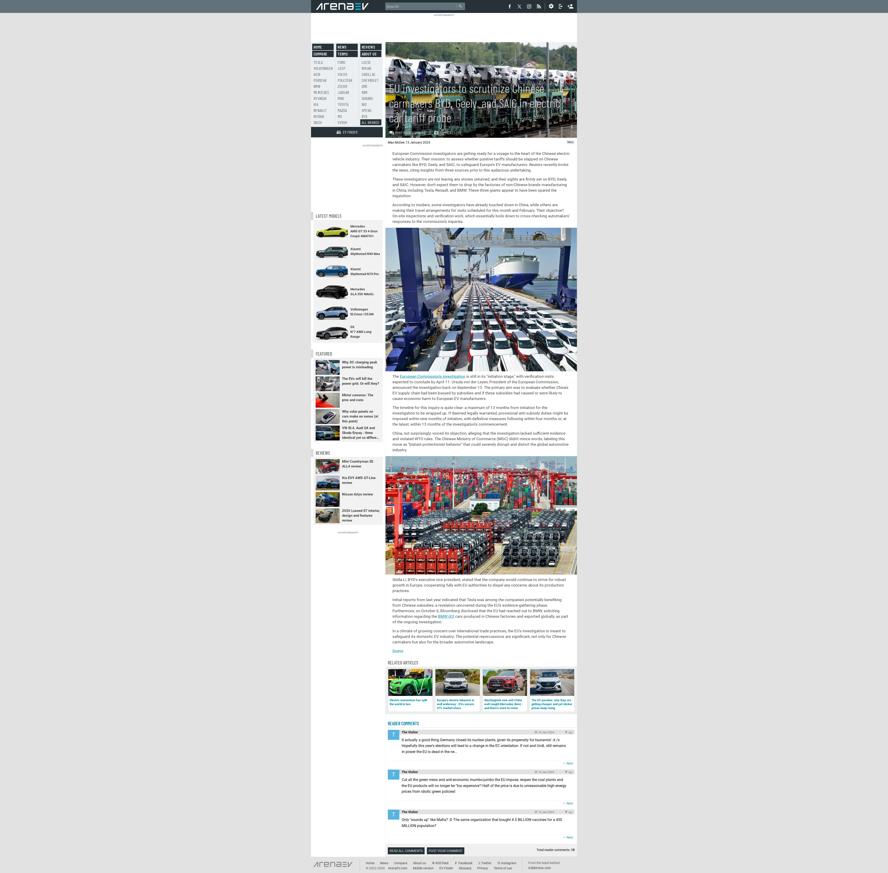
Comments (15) (450, 132)
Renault (320, 110)
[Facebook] (510, 6)
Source (397, 651)
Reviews (368, 46)
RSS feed (442, 863)
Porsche (320, 80)
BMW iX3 (446, 616)
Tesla (318, 62)
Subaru (367, 98)
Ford (341, 62)
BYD (364, 116)
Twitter (486, 863)
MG (340, 116)
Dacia (318, 122)
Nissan (319, 116)
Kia (316, 104)
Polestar (345, 80)
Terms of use (503, 868)
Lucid (366, 62)
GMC (365, 86)
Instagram (508, 863)
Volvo (342, 74)
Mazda (342, 110)
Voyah (342, 122)
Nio (364, 104)
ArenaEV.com (397, 868)
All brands (370, 122)
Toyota (343, 104)
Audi (317, 74)
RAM (364, 92)
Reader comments (403, 723)
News (342, 46)
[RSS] (539, 6)
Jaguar (343, 92)
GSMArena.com (539, 868)
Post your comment (410, 132)
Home (318, 46)
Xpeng (367, 110)
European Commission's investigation (432, 376)
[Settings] (551, 6)
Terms (343, 53)
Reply (570, 763)
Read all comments (406, 851)
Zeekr (342, 86)
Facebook (465, 863)
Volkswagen (323, 68)
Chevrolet (370, 80)
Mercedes (321, 92)
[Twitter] (519, 6)
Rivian (366, 68)
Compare (320, 53)
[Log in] (561, 6)
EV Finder (446, 868)
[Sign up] (570, 5)
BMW (317, 86)
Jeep (341, 68)
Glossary (465, 868)
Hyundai (320, 98)
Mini (341, 98)
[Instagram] (529, 6)
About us (369, 53)
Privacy (482, 868)
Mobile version (423, 868)
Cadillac (369, 74)
